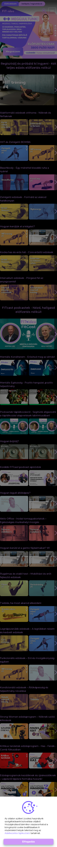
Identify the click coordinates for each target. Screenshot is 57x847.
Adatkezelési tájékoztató (18, 833)
